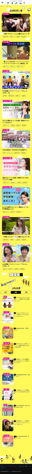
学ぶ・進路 (6, 327)
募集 (13, 125)
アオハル (10, 471)
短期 (20, 182)
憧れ (19, 125)
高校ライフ (6, 314)
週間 (16, 292)
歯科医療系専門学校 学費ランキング (22, 375)
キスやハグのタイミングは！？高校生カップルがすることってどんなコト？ (21, 314)
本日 (5, 292)
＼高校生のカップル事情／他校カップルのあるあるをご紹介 (22, 392)
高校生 (24, 36)
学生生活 (6, 36)
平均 (13, 211)
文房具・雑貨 (6, 343)
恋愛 (19, 36)
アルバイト (7, 125)
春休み (14, 182)
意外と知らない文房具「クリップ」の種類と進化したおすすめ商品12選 (22, 345)
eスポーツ (7, 66)
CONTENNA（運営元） (24, 466)
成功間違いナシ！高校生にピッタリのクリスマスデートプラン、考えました (22, 422)
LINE (6, 95)
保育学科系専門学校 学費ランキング (21, 437)
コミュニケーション (8, 152)
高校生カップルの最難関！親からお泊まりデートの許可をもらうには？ (22, 361)
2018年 (7, 6)
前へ (11, 274)
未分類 (6, 392)
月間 (26, 292)
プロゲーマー (21, 66)
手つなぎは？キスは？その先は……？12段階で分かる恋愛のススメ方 (22, 299)
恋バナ (13, 36)
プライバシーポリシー (13, 466)
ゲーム (13, 66)
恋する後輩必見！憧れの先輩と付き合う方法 (22, 406)
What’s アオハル (4, 466)
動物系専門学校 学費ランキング (22, 329)
